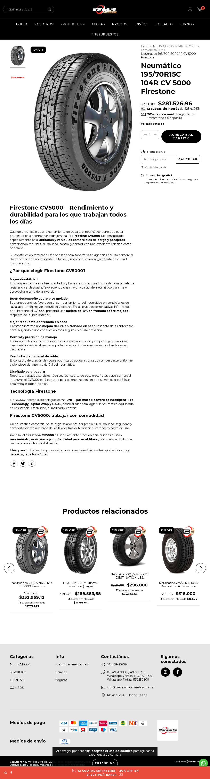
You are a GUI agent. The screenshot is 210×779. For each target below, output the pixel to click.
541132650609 (117, 664)
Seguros (61, 680)
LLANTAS (17, 680)
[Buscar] (49, 9)
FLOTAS (98, 24)
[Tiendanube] (187, 761)
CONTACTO (163, 24)
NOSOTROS (43, 24)
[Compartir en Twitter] (23, 465)
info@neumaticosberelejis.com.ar (131, 687)
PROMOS (119, 24)
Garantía (61, 672)
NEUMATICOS (163, 46)
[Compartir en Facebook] (14, 465)
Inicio (144, 46)
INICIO (21, 24)
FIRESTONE (187, 46)
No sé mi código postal (154, 167)
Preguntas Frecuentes (71, 664)
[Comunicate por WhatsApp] (203, 763)
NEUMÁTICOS (20, 664)
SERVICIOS (18, 672)
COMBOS (17, 688)
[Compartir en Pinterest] (32, 465)
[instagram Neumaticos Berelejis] (165, 672)
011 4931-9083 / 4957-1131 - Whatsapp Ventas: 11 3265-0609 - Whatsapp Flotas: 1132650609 (130, 675)
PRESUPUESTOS (105, 34)
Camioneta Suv (152, 50)
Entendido (105, 763)
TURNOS (187, 24)
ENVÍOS (140, 24)
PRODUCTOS (71, 24)
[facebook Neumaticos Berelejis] (177, 672)
